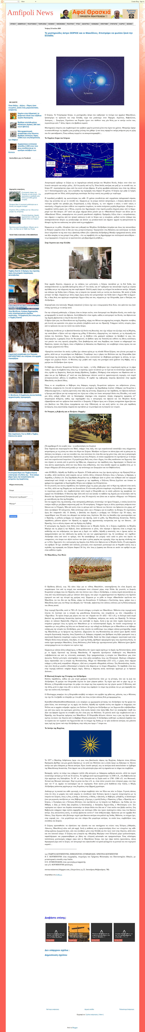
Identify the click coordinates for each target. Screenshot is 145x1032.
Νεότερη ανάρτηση (52, 1009)
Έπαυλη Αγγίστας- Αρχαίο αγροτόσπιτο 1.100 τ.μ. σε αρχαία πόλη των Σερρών (30, 217)
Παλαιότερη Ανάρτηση (126, 1009)
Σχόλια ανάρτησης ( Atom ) (95, 1014)
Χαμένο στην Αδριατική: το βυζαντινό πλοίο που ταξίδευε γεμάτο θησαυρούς (30, 115)
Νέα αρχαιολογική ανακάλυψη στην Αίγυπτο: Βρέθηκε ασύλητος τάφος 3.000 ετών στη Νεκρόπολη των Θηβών (24, 135)
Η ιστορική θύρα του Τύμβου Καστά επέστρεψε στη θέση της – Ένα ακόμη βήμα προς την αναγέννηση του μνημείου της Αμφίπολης (23, 476)
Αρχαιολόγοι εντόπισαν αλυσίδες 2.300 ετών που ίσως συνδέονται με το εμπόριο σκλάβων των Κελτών (23, 148)
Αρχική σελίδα (89, 1009)
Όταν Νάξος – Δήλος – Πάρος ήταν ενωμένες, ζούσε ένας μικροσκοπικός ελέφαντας (23, 108)
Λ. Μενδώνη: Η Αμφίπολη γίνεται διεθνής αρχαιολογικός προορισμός (25, 396)
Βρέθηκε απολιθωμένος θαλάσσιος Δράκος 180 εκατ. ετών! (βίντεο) (29, 124)
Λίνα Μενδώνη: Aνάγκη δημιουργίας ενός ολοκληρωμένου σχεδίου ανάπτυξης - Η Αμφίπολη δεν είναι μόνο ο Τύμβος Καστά (24, 314)
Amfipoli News (30, 12)
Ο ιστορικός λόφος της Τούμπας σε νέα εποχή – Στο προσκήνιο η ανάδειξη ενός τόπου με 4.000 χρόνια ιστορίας (31, 196)
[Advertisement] (90, 49)
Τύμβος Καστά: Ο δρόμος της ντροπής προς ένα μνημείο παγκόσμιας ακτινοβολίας (23, 273)
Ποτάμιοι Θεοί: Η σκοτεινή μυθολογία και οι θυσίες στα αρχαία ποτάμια (23, 205)
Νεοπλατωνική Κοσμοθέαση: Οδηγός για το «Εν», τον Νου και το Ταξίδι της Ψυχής (23, 228)
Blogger (74, 1027)
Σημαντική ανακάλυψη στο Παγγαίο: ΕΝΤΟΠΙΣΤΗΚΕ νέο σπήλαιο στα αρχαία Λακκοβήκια (24, 356)
